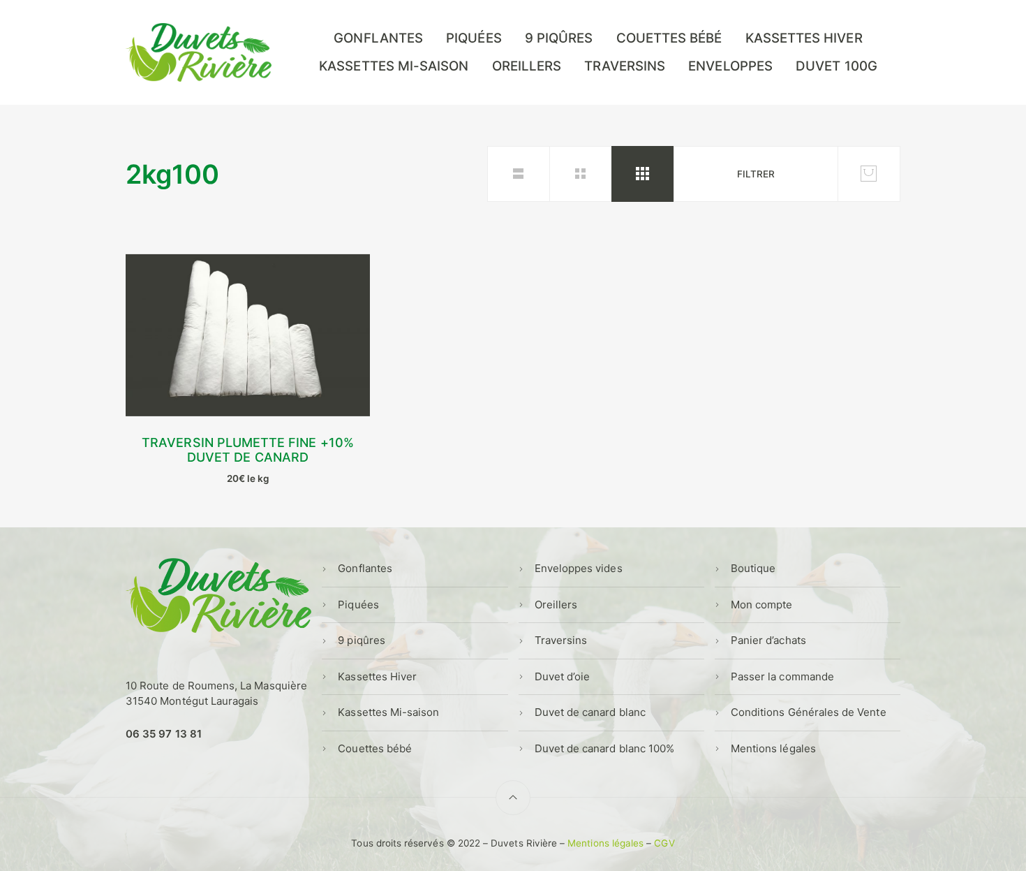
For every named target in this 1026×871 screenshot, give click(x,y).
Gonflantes (378, 38)
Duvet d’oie (562, 676)
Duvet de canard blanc (590, 712)
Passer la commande (782, 676)
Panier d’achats (768, 640)
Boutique (753, 568)
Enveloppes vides (579, 568)
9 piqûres (559, 38)
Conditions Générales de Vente (808, 712)
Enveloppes (730, 66)
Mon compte (762, 604)
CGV (664, 843)
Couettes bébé (669, 38)
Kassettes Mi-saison (393, 66)
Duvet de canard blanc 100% (605, 748)
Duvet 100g (836, 66)
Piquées (473, 38)
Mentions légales (773, 748)
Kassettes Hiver (804, 38)
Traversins (624, 66)
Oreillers (527, 66)
